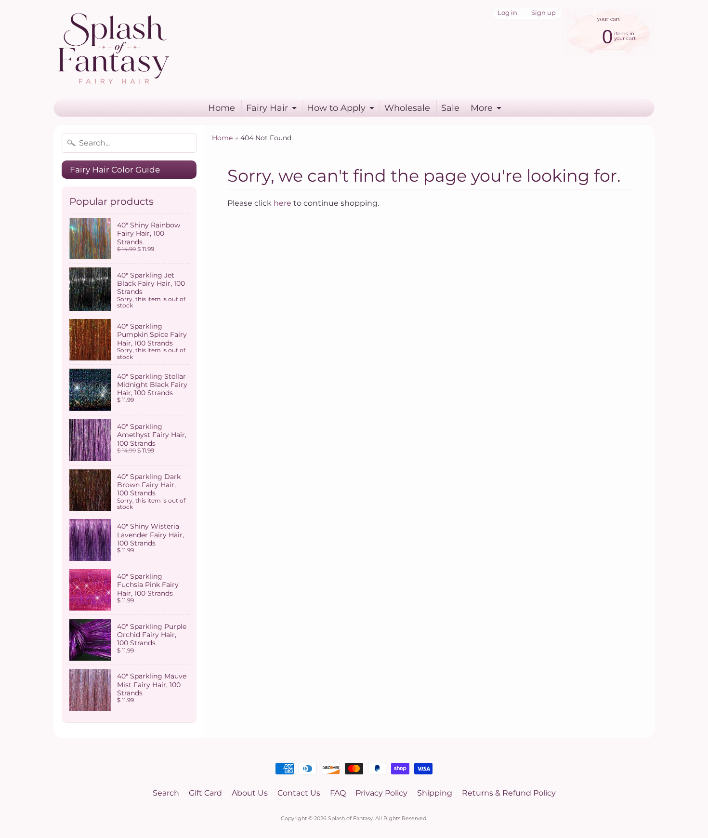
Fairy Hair (267, 108)
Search (166, 793)
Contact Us (298, 793)
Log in (507, 13)
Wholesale (407, 108)
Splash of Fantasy (350, 818)
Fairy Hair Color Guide (115, 169)
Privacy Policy (381, 793)
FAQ (338, 793)
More (482, 108)
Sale (450, 108)
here (282, 203)
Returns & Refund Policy (509, 793)
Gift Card (205, 793)
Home (221, 108)
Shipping (434, 793)
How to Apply (336, 108)
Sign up (543, 13)
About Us (250, 793)
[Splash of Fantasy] (113, 50)
